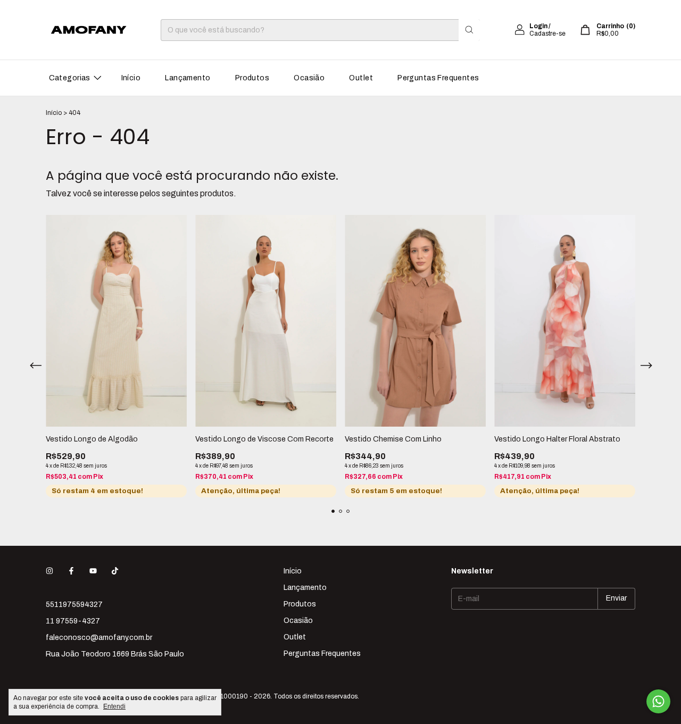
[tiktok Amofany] (115, 571)
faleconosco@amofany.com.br (99, 638)
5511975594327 (74, 605)
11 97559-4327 (73, 621)
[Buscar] (469, 30)
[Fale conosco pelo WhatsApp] (658, 701)
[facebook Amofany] (71, 571)
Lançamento (187, 78)
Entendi (114, 706)
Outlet (361, 78)
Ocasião (309, 78)
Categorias (69, 78)
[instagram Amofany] (49, 571)
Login (538, 26)
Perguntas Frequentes (438, 78)
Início (131, 78)
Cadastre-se (547, 33)
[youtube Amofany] (93, 571)
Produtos (252, 78)
